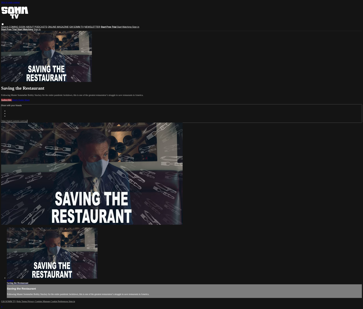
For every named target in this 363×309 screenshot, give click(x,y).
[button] (3, 24)
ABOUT (30, 27)
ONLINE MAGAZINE (58, 27)
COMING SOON (17, 27)
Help (18, 301)
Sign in (135, 27)
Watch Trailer (18, 100)
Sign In (37, 29)
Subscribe (6, 100)
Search (5, 27)
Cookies (39, 301)
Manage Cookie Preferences (56, 301)
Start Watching (124, 27)
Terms (24, 301)
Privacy (31, 301)
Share (27, 100)
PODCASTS (40, 27)
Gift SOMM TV (76, 27)
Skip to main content (10, 2)
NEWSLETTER (92, 27)
